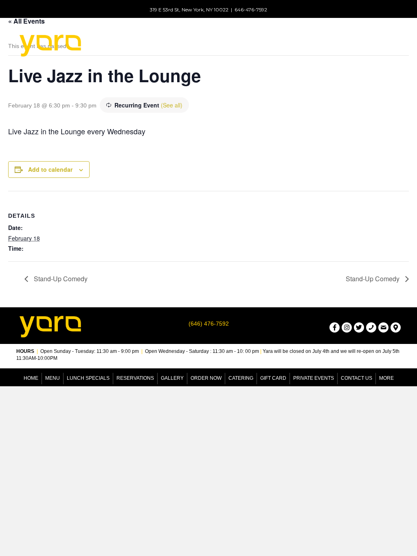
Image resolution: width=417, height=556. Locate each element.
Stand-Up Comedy (60, 278)
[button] (334, 327)
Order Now (206, 378)
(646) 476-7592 (209, 323)
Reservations (135, 378)
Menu (52, 378)
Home (31, 378)
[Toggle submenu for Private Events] (314, 50)
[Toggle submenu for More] (392, 50)
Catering (240, 378)
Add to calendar (50, 169)
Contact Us (356, 378)
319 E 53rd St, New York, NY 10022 (189, 10)
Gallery (172, 378)
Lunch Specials (88, 378)
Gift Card (273, 378)
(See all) (171, 105)
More (386, 378)
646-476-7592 (251, 10)
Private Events (313, 378)
